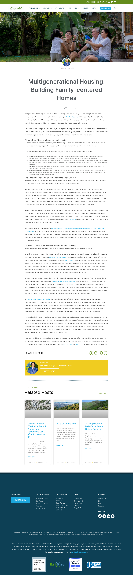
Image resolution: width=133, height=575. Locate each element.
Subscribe (90, 2)
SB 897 (69, 344)
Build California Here (66, 423)
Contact (100, 2)
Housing (73, 108)
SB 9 (64, 344)
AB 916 (78, 344)
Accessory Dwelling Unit (57, 257)
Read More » (32, 457)
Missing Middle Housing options (64, 281)
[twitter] (112, 2)
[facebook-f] (106, 2)
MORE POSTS (49, 371)
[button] (115, 8)
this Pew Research (72, 117)
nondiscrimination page (79, 552)
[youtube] (115, 2)
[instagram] (109, 2)
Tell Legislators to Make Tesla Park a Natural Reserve (94, 426)
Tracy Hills (72, 219)
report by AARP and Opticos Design (38, 299)
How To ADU (68, 260)
